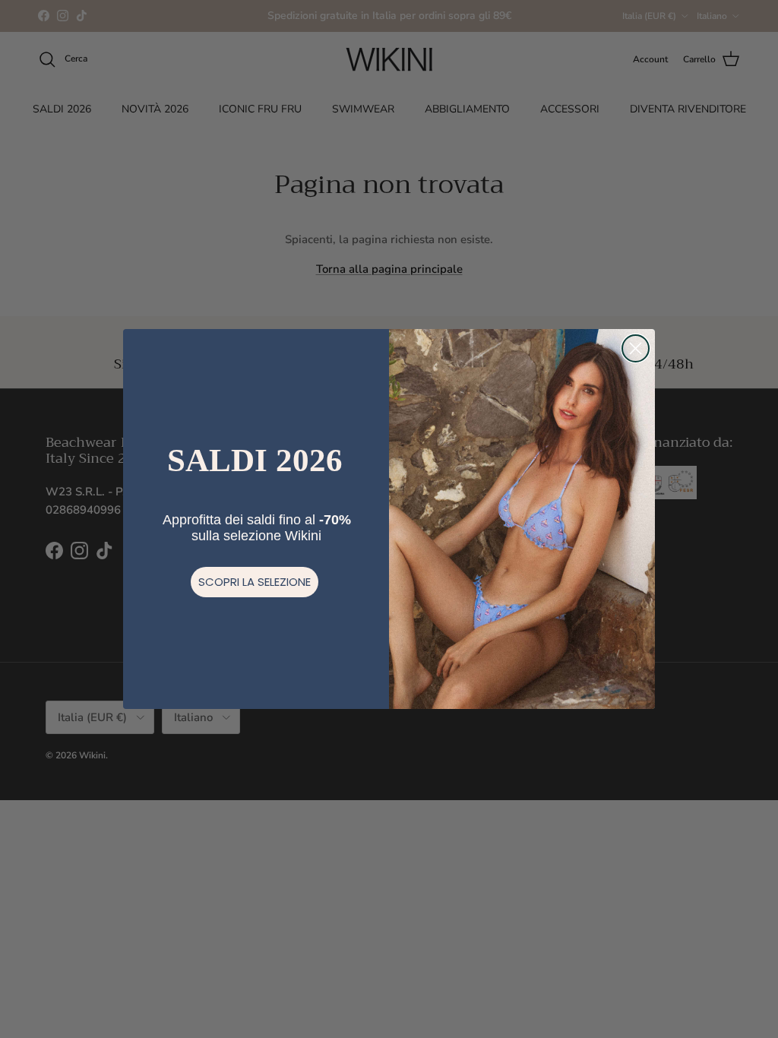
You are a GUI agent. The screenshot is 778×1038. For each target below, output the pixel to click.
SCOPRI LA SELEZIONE (254, 582)
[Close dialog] (635, 348)
